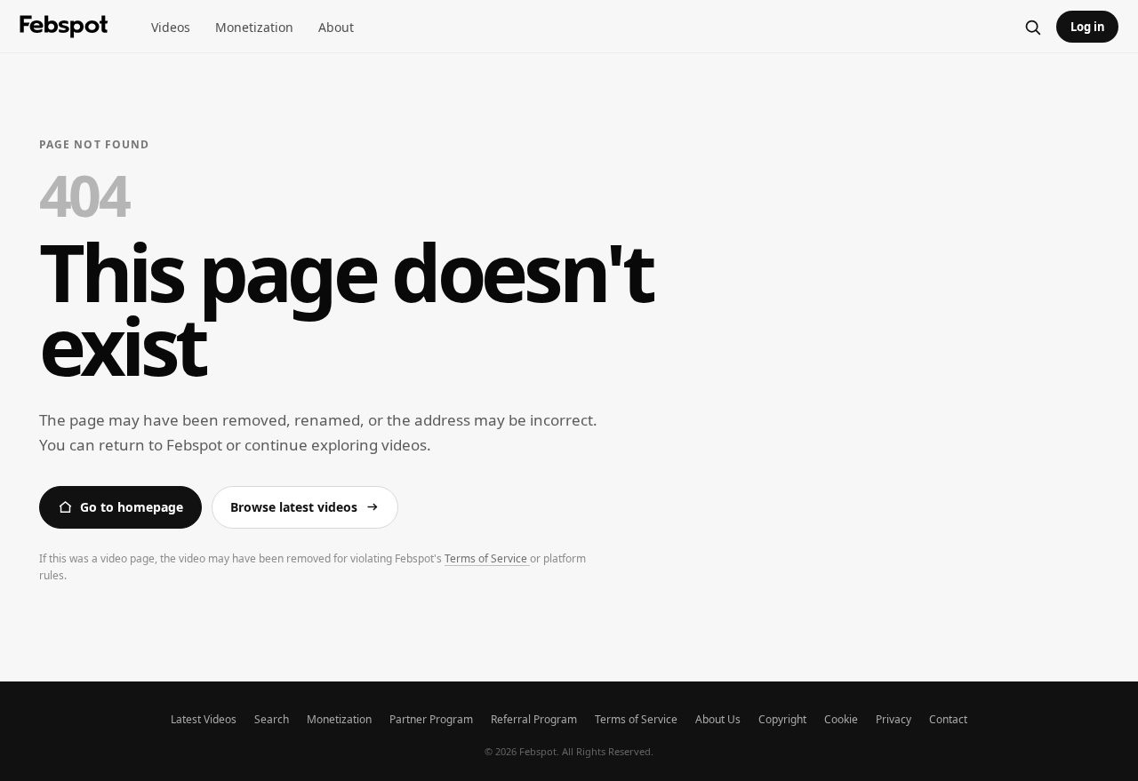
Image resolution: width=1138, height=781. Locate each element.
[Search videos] (1032, 27)
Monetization (254, 27)
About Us (718, 719)
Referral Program (534, 719)
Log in (1087, 27)
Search (271, 719)
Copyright (782, 719)
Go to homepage (131, 506)
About (336, 27)
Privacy (893, 719)
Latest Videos (203, 719)
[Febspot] (64, 26)
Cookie (841, 719)
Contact (948, 719)
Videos (170, 27)
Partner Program (431, 719)
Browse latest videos (293, 506)
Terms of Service (487, 558)
